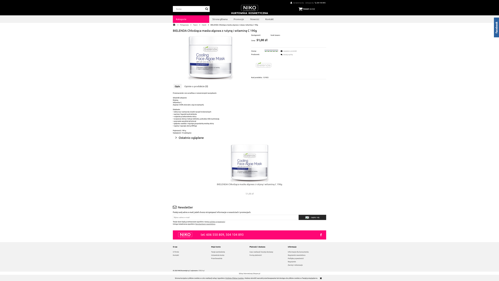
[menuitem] (191, 19)
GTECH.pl (201, 270)
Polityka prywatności (296, 258)
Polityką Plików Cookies (234, 278)
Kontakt (176, 255)
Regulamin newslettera (296, 255)
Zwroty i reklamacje (295, 265)
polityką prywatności (217, 222)
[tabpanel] (249, 113)
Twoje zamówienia (218, 252)
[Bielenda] (264, 66)
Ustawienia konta (217, 255)
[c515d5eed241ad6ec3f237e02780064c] (210, 57)
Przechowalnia (216, 258)
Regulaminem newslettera (205, 224)
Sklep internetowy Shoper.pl (249, 273)
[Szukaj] (207, 9)
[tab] (177, 86)
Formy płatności (256, 255)
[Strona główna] (250, 10)
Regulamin (292, 261)
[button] (288, 51)
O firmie (176, 252)
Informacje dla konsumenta (298, 252)
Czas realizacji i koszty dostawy (261, 252)
